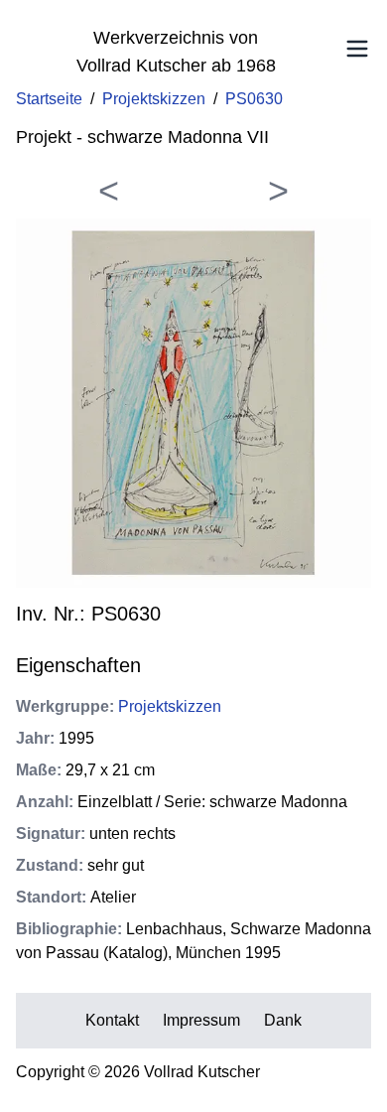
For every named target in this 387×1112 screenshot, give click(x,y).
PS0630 (254, 98)
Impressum (201, 1020)
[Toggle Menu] (357, 49)
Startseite (49, 98)
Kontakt (112, 1020)
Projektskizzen (153, 98)
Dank (283, 1020)
